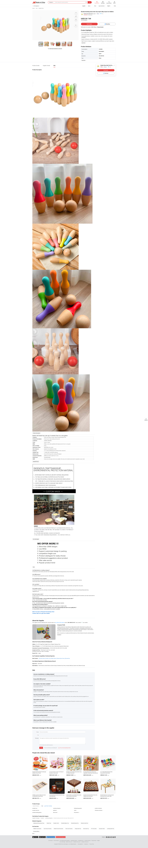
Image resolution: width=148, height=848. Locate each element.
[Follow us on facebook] (106, 837)
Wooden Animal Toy (84, 823)
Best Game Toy (86, 828)
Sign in (114, 3)
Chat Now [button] (108, 24)
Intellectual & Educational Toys (38, 823)
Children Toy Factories (37, 828)
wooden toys (34, 808)
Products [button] (51, 2)
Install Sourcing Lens (61, 837)
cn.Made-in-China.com (84, 841)
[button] (86, 2)
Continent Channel (87, 840)
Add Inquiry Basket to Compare (55, 48)
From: (38, 732)
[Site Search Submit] (90, 2)
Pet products (76, 812)
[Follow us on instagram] (110, 837)
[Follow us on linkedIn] (115, 837)
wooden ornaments (98, 808)
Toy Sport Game (102, 828)
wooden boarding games (36, 812)
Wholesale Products (74, 840)
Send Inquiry (89, 24)
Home (33, 8)
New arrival (55, 812)
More (33, 833)
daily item (55, 810)
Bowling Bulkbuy (36, 831)
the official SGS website (59, 622)
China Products (56, 840)
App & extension (101, 5)
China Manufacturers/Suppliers (65, 840)
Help (95, 5)
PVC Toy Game (93, 828)
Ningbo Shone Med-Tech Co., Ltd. (90, 13)
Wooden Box (67, 658)
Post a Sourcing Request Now (65, 747)
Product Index (94, 840)
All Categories (36, 5)
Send (41, 747)
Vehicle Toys (49, 823)
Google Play (42, 837)
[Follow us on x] (108, 837)
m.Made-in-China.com (76, 841)
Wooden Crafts (56, 823)
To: (38, 735)
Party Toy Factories (69, 828)
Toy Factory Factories (47, 828)
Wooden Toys (41, 8)
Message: (37, 738)
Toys (36, 8)
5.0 (102, 66)
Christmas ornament (98, 810)
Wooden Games (42, 658)
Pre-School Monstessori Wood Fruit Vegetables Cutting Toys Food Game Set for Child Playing (90, 773)
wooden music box (35, 810)
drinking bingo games (78, 808)
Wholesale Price (80, 840)
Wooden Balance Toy (65, 823)
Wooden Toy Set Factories (58, 828)
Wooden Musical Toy (75, 823)
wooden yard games (56, 808)
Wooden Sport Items (61, 658)
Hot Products (50, 840)
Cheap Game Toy (78, 828)
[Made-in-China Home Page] (38, 2)
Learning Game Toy (110, 828)
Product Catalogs (48, 805)
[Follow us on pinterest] (113, 837)
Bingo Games (53, 658)
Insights (98, 840)
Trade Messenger (50, 837)
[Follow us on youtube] (111, 837)
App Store (35, 837)
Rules (115, 5)
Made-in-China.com (69, 841)
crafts (75, 810)
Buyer (89, 5)
